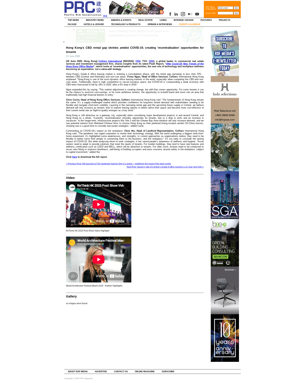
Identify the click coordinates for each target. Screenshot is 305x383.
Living (163, 20)
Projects (224, 20)
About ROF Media (78, 371)
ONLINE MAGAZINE (145, 371)
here (74, 157)
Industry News (95, 20)
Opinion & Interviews (160, 24)
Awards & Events (121, 20)
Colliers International (110, 61)
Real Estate (145, 20)
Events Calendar (189, 24)
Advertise (101, 371)
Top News (73, 20)
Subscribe (168, 371)
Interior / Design (183, 20)
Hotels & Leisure (94, 24)
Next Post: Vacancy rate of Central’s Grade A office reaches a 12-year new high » (165, 167)
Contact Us (121, 371)
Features (206, 20)
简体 (105, 16)
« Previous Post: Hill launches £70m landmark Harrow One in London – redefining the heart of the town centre (118, 163)
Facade (72, 24)
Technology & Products (125, 24)
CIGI (138, 61)
